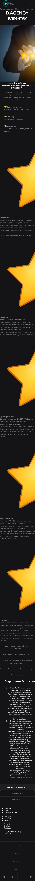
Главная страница (6, 9)
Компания (5, 218)
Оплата (3, 620)
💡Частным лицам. (13, 107)
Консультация (6, 518)
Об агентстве (19, 9)
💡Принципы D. (11, 126)
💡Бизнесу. (9, 116)
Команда (4, 317)
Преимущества (7, 416)
